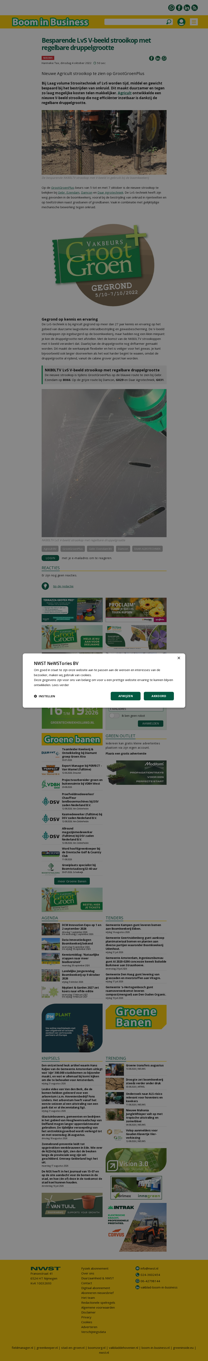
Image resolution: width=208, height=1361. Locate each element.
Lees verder (60, 685)
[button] (44, 696)
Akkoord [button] (159, 696)
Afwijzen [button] (125, 696)
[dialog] (104, 680)
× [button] (178, 658)
